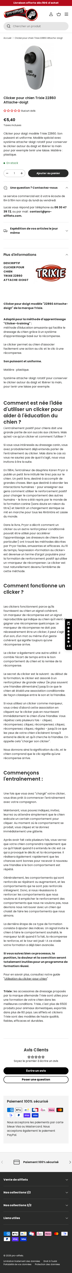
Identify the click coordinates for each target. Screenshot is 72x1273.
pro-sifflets (17, 1255)
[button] (59, 14)
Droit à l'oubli (50, 1261)
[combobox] (36, 26)
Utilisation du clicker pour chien (25, 979)
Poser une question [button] (36, 1079)
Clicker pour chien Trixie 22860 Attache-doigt (39, 38)
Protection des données (47, 1264)
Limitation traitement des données (21, 1261)
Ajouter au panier (48, 173)
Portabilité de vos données (17, 1264)
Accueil (7, 38)
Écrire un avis (36, 1071)
